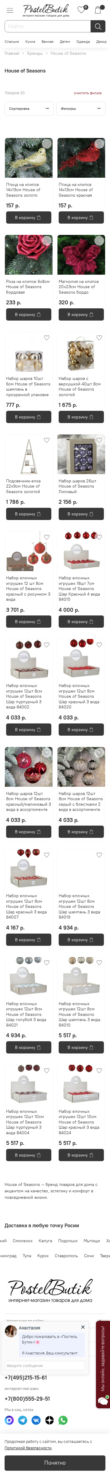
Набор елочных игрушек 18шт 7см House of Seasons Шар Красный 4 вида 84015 (79, 588)
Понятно (55, 1462)
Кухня (30, 41)
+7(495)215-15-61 (26, 1377)
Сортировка (19, 108)
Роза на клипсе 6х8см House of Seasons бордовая (28, 287)
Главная (12, 53)
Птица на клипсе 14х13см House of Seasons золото (23, 190)
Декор (101, 41)
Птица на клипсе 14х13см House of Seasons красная (76, 190)
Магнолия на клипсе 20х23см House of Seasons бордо (79, 287)
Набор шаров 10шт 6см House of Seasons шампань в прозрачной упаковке (28, 386)
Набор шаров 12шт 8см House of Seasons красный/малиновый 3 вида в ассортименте (28, 801)
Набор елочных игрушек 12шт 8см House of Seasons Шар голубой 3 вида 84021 (26, 1014)
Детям (65, 41)
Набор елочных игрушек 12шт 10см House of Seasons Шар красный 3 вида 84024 (79, 1122)
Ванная (47, 41)
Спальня (12, 41)
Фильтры (68, 108)
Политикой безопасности (28, 1448)
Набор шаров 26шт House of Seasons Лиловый (77, 486)
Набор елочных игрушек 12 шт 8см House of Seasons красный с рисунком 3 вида (28, 588)
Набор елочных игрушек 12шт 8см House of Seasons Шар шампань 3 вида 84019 (79, 906)
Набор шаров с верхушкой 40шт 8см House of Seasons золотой (80, 386)
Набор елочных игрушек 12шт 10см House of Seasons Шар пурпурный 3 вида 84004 (25, 1122)
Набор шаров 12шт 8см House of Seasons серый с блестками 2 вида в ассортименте (81, 801)
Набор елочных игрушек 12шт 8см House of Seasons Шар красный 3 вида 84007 (26, 906)
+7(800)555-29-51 (27, 1398)
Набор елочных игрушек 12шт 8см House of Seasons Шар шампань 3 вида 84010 (79, 1014)
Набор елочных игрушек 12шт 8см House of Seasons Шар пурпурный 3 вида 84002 (24, 696)
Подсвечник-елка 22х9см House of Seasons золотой (23, 486)
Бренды (35, 53)
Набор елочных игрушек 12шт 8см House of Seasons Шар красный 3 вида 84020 (79, 696)
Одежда (83, 41)
